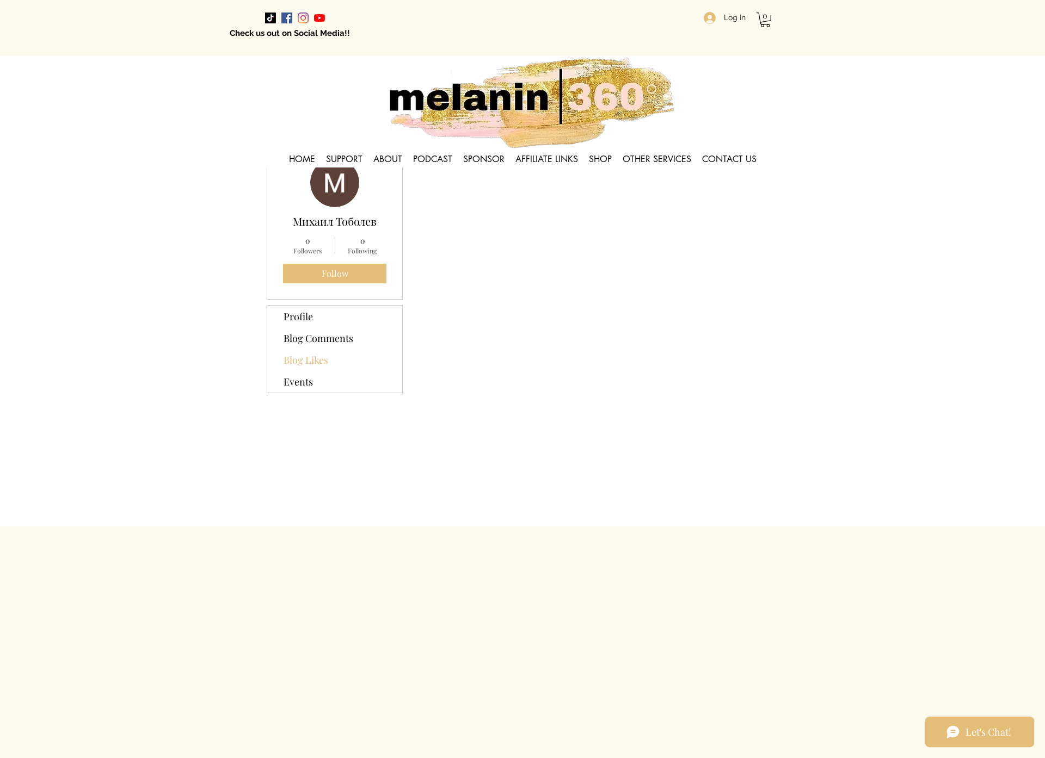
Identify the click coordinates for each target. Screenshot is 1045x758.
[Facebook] (286, 18)
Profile (298, 316)
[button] (765, 20)
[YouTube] (319, 18)
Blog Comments (318, 338)
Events (298, 381)
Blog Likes (306, 359)
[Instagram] (303, 18)
